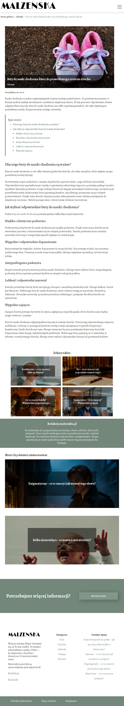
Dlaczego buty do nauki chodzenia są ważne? (36, 124)
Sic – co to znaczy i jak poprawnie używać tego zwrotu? (87, 371)
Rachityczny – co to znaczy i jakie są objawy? (36, 371)
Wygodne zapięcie (24, 150)
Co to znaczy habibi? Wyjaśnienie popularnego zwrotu (35, 402)
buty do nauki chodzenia (24, 214)
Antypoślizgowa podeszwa (28, 142)
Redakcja (13, 673)
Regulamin (71, 701)
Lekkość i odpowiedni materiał (30, 146)
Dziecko (62, 644)
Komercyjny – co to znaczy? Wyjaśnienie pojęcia (87, 402)
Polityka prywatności (21, 701)
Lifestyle (20, 16)
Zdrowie (62, 659)
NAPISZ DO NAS (98, 596)
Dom (61, 639)
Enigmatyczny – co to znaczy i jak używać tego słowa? (62, 484)
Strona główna (7, 16)
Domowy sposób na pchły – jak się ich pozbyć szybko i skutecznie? (99, 644)
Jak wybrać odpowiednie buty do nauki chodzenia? (39, 129)
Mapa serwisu (48, 701)
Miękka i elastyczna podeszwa (29, 133)
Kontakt (13, 680)
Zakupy (62, 654)
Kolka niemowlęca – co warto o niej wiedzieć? (62, 540)
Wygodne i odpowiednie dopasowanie (33, 137)
